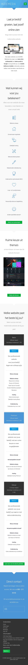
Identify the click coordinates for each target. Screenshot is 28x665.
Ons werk (5, 628)
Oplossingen (6, 626)
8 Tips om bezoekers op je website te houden (13, 638)
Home (4, 624)
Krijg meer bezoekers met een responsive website (13, 640)
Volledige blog (6, 643)
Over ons (5, 631)
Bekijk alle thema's (14, 295)
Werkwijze (5, 629)
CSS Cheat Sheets (7, 636)
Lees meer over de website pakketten (14, 564)
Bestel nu (14, 351)
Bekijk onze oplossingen (14, 222)
